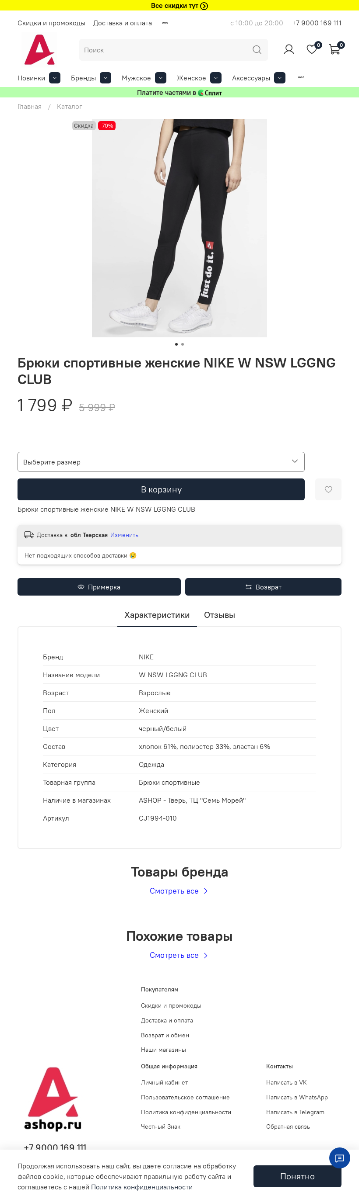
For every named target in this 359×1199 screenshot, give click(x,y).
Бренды (83, 77)
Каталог (69, 106)
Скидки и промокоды (51, 22)
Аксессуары (251, 77)
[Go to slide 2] (182, 344)
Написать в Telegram (295, 1112)
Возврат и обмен (165, 1035)
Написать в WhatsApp (297, 1097)
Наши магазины (163, 1049)
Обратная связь (288, 1126)
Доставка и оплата (122, 22)
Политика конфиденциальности (186, 1112)
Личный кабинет (164, 1082)
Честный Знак (160, 1126)
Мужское (136, 77)
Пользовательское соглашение (185, 1097)
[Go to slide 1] (176, 344)
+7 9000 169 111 (316, 22)
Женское (191, 77)
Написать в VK (286, 1082)
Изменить (124, 535)
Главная (30, 106)
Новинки (31, 77)
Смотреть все (175, 891)
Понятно (297, 1176)
